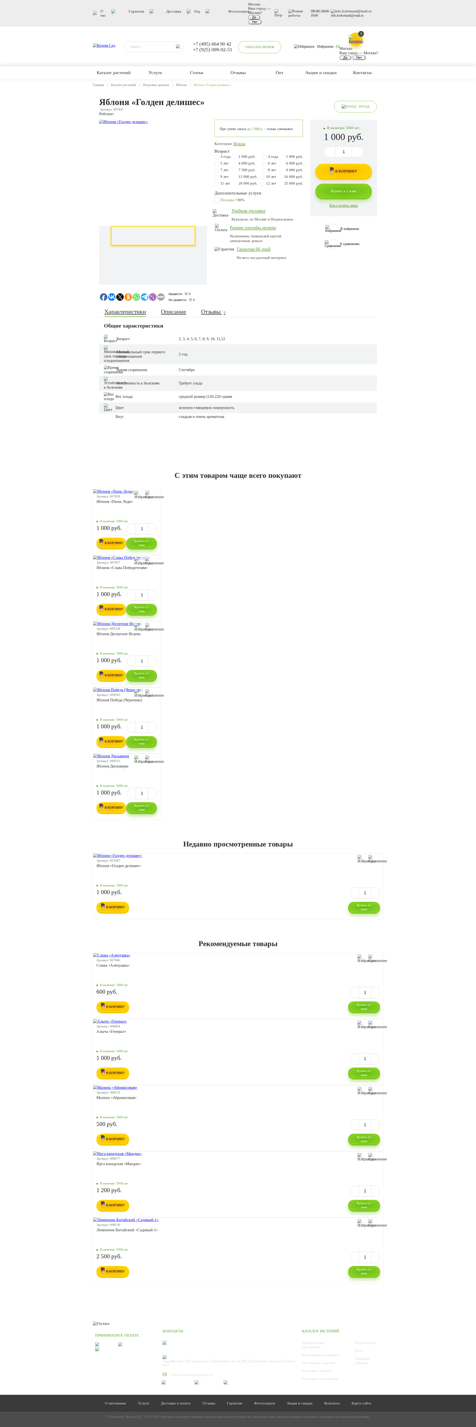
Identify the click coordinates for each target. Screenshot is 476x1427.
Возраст (222, 151)
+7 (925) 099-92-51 (212, 49)
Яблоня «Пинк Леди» (114, 501)
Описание (173, 311)
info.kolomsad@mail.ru (347, 15)
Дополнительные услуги (237, 193)
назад (364, 106)
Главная (98, 85)
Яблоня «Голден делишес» (118, 866)
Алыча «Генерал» (111, 1031)
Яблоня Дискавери (112, 766)
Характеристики (125, 311)
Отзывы (213, 311)
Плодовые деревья (156, 85)
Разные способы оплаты (253, 227)
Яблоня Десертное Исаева (118, 634)
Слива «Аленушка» (113, 965)
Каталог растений (123, 85)
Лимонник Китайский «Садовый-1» (127, 1230)
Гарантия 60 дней (253, 249)
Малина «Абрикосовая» (116, 1098)
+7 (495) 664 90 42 (212, 44)
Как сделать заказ (343, 205)
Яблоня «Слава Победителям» (122, 568)
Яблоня (181, 85)
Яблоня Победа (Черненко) (119, 700)
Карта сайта (361, 1403)
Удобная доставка (248, 210)
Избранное (328, 46)
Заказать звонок (259, 47)
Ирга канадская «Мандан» (118, 1164)
